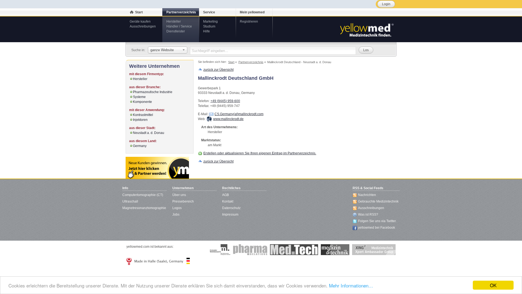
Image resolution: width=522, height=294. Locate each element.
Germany (140, 146)
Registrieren (249, 21)
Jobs (175, 214)
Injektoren (140, 120)
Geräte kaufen (140, 21)
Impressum (230, 214)
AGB (225, 195)
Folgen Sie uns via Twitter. (377, 221)
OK (493, 285)
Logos (177, 208)
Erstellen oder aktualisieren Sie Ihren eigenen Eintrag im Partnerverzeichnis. (259, 153)
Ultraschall (130, 201)
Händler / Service (179, 26)
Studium (209, 26)
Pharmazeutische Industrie (152, 92)
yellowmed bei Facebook (376, 227)
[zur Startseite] (366, 29)
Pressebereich (183, 201)
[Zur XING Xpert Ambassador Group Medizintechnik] (374, 249)
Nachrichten (367, 195)
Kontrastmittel (143, 115)
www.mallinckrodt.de (228, 119)
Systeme (139, 97)
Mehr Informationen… (351, 285)
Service (209, 12)
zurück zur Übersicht (218, 70)
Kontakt (227, 201)
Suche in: (138, 50)
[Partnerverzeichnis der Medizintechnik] (157, 168)
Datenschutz (231, 208)
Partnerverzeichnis (181, 12)
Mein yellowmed (252, 12)
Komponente (142, 102)
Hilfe (206, 31)
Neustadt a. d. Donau (148, 133)
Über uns (179, 195)
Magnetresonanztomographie (144, 208)
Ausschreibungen (143, 26)
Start (139, 12)
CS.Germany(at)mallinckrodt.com (239, 114)
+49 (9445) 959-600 (225, 101)
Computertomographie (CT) (142, 195)
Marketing (210, 21)
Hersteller (173, 21)
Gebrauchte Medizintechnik (378, 201)
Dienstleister (175, 31)
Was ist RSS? (368, 214)
